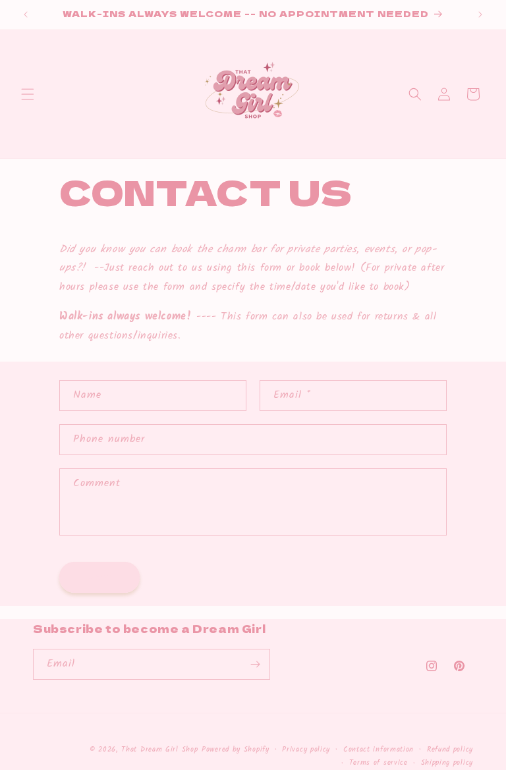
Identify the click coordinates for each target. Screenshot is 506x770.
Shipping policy (447, 763)
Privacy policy (306, 750)
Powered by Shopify (235, 750)
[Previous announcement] (25, 14)
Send (99, 577)
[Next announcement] (480, 14)
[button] (27, 94)
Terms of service (378, 763)
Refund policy (450, 750)
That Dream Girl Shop (159, 750)
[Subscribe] (254, 664)
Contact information (378, 750)
